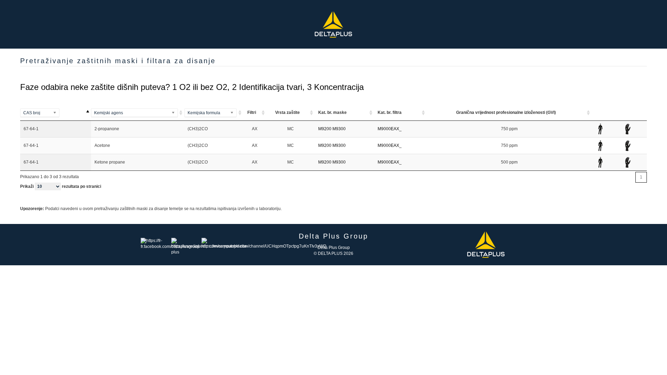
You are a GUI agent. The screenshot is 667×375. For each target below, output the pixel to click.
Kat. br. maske (332, 112)
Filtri (251, 112)
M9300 (339, 128)
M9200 (324, 128)
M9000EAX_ (390, 128)
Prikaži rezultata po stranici (60, 186)
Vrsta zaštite (287, 112)
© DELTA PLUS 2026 (333, 253)
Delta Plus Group (334, 247)
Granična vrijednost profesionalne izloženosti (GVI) (506, 112)
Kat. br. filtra (390, 112)
